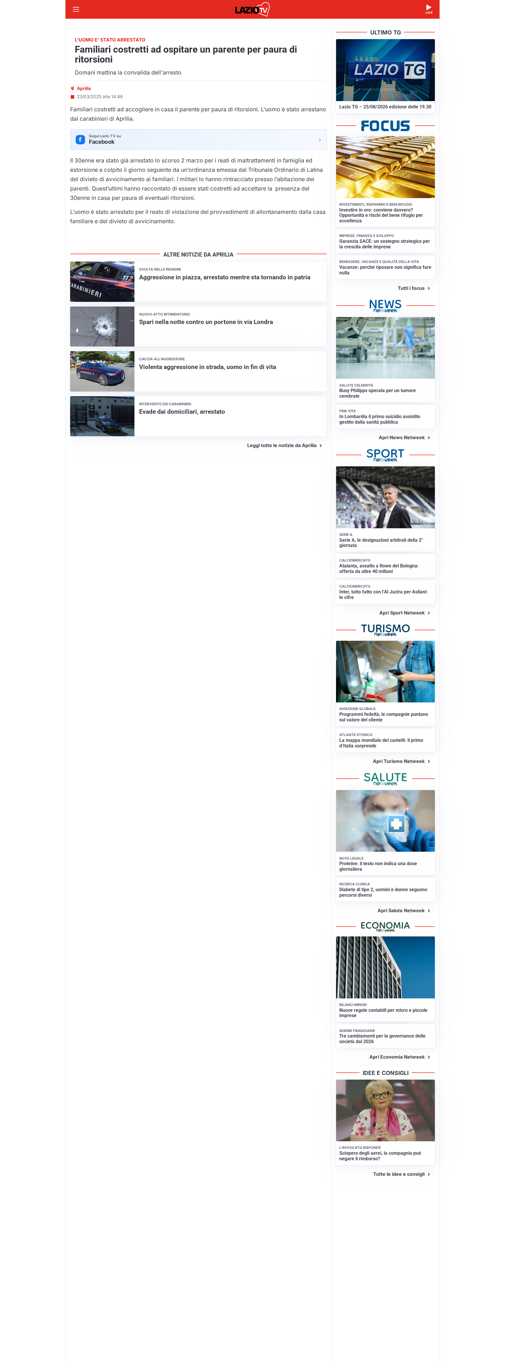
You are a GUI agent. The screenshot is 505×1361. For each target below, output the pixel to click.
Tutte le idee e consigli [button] (399, 1174)
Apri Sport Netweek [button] (402, 613)
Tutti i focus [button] (411, 288)
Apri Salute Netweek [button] (401, 910)
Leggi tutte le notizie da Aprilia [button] (282, 445)
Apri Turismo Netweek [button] (399, 761)
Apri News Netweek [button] (402, 437)
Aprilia (84, 88)
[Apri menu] (76, 9)
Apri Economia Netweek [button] (397, 1057)
